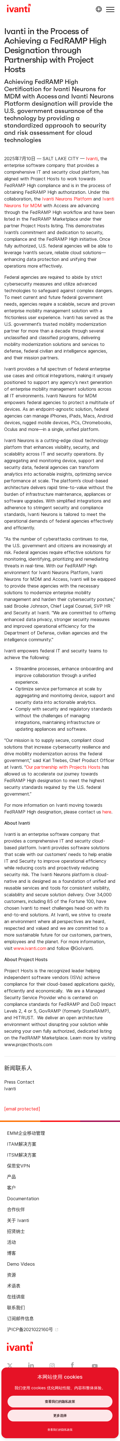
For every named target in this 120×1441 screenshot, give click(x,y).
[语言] (98, 9)
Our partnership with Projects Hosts (63, 767)
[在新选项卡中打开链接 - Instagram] (52, 1366)
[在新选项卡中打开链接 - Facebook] (72, 1366)
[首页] (19, 9)
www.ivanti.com (29, 948)
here (106, 812)
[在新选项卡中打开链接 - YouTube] (95, 1366)
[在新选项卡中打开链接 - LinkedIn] (31, 1366)
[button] (110, 9)
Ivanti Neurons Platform (67, 199)
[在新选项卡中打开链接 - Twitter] (10, 1366)
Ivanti (92, 158)
